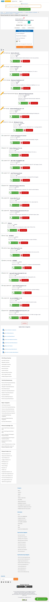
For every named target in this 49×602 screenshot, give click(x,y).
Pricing (3, 1)
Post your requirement (24, 9)
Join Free (15, 1)
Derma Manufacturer (6, 388)
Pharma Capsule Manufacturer (8, 398)
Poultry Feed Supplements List (7, 473)
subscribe (15, 579)
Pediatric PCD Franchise (22, 547)
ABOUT (19, 490)
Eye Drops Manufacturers (7, 421)
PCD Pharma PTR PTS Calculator (24, 505)
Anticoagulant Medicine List (7, 479)
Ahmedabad (17, 27)
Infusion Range (4, 465)
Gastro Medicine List (5, 457)
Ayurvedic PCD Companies (22, 549)
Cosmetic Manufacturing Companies (6, 415)
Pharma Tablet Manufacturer (7, 396)
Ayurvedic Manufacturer (6, 384)
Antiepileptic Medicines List (7, 471)
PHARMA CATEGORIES (21, 518)
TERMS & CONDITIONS (21, 497)
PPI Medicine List (5, 463)
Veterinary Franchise (6, 366)
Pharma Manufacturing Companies (8, 413)
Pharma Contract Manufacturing (8, 409)
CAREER (19, 494)
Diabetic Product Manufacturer (7, 392)
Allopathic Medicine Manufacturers (24, 562)
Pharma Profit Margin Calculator (24, 506)
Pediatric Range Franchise (7, 376)
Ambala (23, 27)
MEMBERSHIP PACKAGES (22, 503)
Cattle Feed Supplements (6, 481)
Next (24, 47)
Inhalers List (4, 469)
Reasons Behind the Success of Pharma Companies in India (8, 446)
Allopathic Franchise (5, 362)
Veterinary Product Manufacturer (8, 390)
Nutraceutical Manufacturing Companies (7, 419)
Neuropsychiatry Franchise (7, 372)
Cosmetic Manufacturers (22, 566)
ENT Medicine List (5, 461)
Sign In (20, 1)
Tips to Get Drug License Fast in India (8, 432)
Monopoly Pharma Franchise (23, 540)
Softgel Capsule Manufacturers (23, 560)
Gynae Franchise (5, 370)
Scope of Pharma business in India (8, 444)
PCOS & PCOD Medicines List (7, 477)
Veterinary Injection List (6, 453)
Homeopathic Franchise (6, 364)
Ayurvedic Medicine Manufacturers (24, 559)
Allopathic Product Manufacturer (8, 386)
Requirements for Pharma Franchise (7, 441)
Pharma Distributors (21, 551)
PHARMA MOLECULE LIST (22, 520)
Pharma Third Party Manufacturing (8, 382)
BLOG (19, 514)
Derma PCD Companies (22, 545)
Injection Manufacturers (22, 568)
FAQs (19, 525)
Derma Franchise (5, 368)
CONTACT (19, 492)
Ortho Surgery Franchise (6, 374)
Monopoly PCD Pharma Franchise (8, 411)
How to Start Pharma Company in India (8, 428)
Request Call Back (42, 599)
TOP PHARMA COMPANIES (22, 521)
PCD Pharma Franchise (6, 405)
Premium (29, 25)
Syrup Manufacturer (5, 394)
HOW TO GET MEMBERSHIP (22, 516)
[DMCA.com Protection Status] (24, 600)
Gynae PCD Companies (22, 542)
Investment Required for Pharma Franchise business (8, 438)
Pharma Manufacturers (22, 569)
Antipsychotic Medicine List (7, 455)
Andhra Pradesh (31, 27)
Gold (25, 25)
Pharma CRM (8, 1)
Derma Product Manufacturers (23, 564)
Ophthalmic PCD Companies (22, 538)
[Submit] (6, 6)
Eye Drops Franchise (21, 535)
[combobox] (23, 6)
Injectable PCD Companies (22, 536)
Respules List (4, 467)
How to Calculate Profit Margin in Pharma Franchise (8, 435)
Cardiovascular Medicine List (7, 475)
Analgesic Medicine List (6, 459)
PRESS (19, 527)
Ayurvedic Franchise (5, 360)
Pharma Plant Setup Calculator (24, 508)
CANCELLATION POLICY (22, 501)
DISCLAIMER (20, 499)
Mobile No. (18, 39)
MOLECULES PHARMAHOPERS (23, 529)
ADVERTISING (20, 523)
